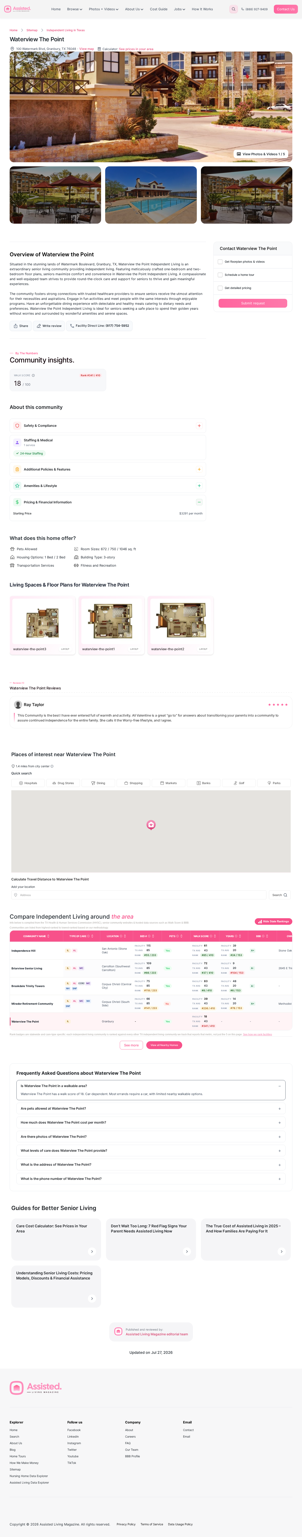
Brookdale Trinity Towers (28, 986)
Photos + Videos (102, 9)
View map (86, 49)
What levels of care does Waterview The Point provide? (64, 1150)
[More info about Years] (236, 936)
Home (56, 9)
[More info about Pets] (177, 936)
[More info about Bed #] (149, 936)
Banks (206, 783)
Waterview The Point (25, 1021)
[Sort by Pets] (181, 936)
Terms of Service (152, 1524)
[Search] (233, 9)
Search (277, 895)
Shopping (136, 783)
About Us (132, 9)
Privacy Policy (126, 1524)
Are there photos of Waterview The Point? (54, 1136)
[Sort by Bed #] (153, 936)
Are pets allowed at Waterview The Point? (53, 1108)
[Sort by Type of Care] (92, 936)
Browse (73, 9)
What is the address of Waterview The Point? (56, 1164)
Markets (171, 783)
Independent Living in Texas (66, 30)
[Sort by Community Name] (48, 936)
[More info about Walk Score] (211, 936)
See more (131, 1045)
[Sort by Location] (125, 936)
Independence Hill (24, 950)
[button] (151, 825)
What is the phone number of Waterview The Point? (61, 1179)
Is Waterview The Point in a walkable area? (54, 1086)
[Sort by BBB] (267, 936)
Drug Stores (66, 783)
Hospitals (30, 783)
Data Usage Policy (180, 1524)
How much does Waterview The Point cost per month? (63, 1122)
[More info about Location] (121, 936)
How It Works (202, 9)
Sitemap (32, 30)
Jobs (178, 9)
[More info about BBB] (263, 936)
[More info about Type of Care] (88, 936)
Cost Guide (158, 9)
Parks (277, 783)
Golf (241, 783)
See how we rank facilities (257, 1034)
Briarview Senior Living (27, 968)
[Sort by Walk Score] (215, 936)
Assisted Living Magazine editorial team (157, 1334)
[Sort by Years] (240, 936)
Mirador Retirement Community (32, 1003)
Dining (101, 783)
